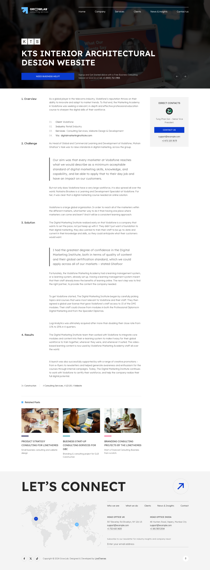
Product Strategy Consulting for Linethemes (39, 443)
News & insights (158, 11)
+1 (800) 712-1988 (111, 78)
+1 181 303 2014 (157, 528)
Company (100, 11)
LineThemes (100, 558)
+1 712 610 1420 (114, 528)
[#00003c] (40, 420)
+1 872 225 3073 (169, 140)
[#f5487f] (122, 420)
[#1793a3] (81, 420)
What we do (132, 505)
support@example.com (169, 136)
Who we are (113, 505)
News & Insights (165, 505)
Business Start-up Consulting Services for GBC (79, 445)
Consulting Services (54, 385)
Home (82, 11)
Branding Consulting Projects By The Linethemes (122, 443)
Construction (30, 385)
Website (78, 385)
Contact (185, 505)
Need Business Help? (48, 76)
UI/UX (69, 385)
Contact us (183, 11)
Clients (137, 11)
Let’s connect (73, 486)
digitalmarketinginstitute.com (76, 135)
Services (119, 11)
